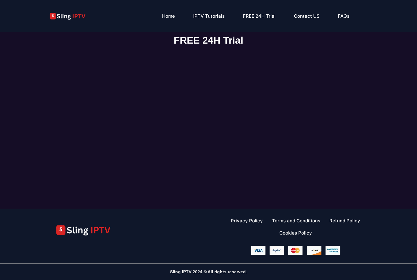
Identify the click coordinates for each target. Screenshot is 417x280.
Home (168, 16)
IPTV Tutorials (209, 16)
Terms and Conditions (296, 221)
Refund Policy (344, 221)
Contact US (307, 16)
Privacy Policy (247, 221)
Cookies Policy (295, 233)
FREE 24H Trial (259, 16)
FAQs (344, 16)
